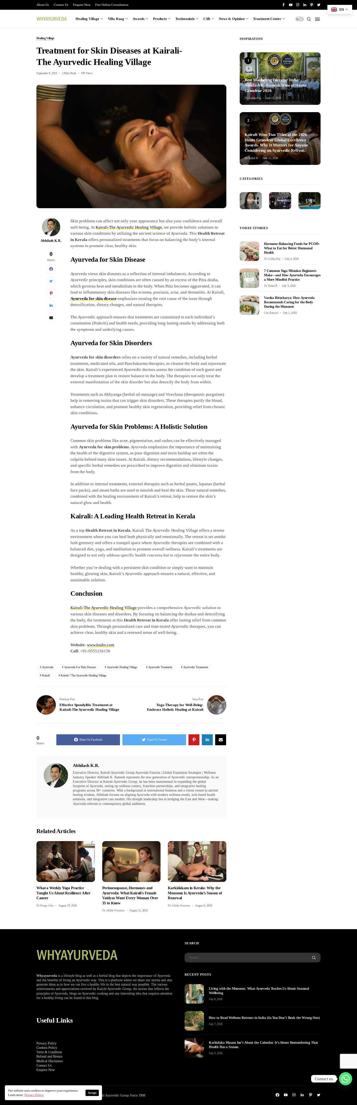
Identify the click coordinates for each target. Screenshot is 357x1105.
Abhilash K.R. (51, 241)
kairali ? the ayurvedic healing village (83, 675)
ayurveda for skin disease (80, 667)
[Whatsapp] (345, 1078)
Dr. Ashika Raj (253, 98)
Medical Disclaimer (49, 1061)
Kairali (46, 675)
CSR (207, 19)
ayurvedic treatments (195, 667)
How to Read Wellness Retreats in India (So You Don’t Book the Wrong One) (264, 1018)
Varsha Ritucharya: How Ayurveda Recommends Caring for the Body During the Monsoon (289, 302)
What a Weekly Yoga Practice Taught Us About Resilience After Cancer (63, 893)
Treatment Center (267, 19)
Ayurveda (47, 667)
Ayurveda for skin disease (93, 298)
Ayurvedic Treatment (160, 667)
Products (160, 19)
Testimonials (185, 19)
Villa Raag (116, 19)
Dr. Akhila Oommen (113, 910)
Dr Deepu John (44, 905)
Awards (138, 19)
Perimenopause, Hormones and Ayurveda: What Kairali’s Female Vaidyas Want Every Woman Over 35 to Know (130, 895)
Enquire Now (81, 5)
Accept (92, 1093)
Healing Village (87, 19)
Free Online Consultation (111, 5)
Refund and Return (49, 1056)
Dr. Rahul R (251, 158)
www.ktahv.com (100, 645)
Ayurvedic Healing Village (122, 667)
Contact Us (61, 5)
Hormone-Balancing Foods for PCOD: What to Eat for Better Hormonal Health (291, 248)
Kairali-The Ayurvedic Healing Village (129, 227)
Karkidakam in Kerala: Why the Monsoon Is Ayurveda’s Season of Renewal (195, 893)
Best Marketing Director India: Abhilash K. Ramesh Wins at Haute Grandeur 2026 (275, 85)
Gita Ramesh (271, 312)
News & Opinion (232, 19)
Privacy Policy (46, 1043)
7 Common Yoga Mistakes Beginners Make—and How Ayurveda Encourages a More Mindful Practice (292, 275)
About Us (42, 5)
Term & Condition (49, 1052)
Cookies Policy (46, 1048)
